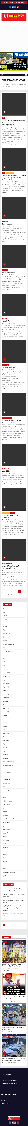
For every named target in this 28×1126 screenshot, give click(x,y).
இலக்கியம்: (6, 321)
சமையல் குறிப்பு (5, 270)
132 (8, 595)
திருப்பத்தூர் (6, 744)
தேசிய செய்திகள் (7, 783)
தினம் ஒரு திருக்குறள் (6, 468)
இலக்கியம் (4, 318)
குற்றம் (4, 690)
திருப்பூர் (5, 747)
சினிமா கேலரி (6, 708)
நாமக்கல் (5, 794)
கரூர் (4, 662)
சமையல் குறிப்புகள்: (8, 272)
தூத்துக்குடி (6, 769)
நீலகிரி (4, 797)
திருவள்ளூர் (6, 754)
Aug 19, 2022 (6, 520)
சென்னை (12, 512)
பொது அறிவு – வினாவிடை (7, 417)
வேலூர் (4, 868)
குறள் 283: (6, 471)
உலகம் (4, 655)
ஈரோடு (4, 648)
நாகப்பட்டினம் (6, 790)
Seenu (14, 1062)
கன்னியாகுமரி (6, 676)
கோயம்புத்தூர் (6, 694)
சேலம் (4, 719)
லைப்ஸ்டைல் (6, 840)
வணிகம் (5, 844)
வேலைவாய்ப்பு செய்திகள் (9, 872)
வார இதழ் (5, 847)
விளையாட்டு (6, 861)
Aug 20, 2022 (6, 127)
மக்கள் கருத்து (6, 822)
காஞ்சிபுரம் (5, 680)
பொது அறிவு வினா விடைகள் (11, 420)
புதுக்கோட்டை (6, 808)
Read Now (14, 61)
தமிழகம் (5, 726)
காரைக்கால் (6, 683)
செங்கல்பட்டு (6, 712)
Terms (3, 1100)
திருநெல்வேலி (6, 740)
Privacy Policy (5, 1103)
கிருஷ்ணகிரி (6, 687)
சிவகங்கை (5, 701)
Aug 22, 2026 (6, 968)
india (4, 612)
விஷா (13, 226)
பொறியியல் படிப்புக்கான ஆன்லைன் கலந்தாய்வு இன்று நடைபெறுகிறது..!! (14, 122)
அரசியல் (5, 615)
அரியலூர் (5, 619)
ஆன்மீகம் (5, 626)
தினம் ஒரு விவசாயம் (8, 765)
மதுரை (10, 563)
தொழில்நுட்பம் (5, 563)
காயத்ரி (14, 127)
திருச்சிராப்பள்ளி (7, 737)
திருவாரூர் (5, 758)
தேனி (4, 787)
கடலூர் (4, 658)
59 (23, 591)
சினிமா (4, 705)
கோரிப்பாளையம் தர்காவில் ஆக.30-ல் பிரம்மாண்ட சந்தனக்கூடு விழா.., (12, 965)
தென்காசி (5, 776)
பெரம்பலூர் (5, 815)
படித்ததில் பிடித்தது (6, 365)
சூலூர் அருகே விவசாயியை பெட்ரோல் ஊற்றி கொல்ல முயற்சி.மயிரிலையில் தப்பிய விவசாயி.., (13, 908)
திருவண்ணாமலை (7, 751)
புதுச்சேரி (5, 811)
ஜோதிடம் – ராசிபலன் (8, 876)
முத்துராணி (15, 1001)
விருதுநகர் (5, 854)
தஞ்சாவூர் (5, 722)
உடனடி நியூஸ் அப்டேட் (10, 172)
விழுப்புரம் (5, 858)
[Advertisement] (14, 37)
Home (3, 82)
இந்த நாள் (5, 630)
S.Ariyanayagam (17, 1032)
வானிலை (5, 851)
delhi (4, 172)
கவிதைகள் (5, 669)
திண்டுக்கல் (6, 733)
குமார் (13, 570)
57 (15, 591)
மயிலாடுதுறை (6, 829)
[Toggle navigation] (26, 75)
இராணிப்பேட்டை (7, 633)
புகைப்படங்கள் (6, 804)
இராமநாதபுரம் (6, 637)
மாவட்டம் (5, 836)
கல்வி (3, 117)
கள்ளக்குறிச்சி (6, 673)
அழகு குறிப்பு (5, 221)
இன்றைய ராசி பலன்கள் (8, 644)
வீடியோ (4, 865)
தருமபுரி (5, 730)
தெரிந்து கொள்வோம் (8, 772)
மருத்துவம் (5, 833)
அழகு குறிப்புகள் (7, 224)
